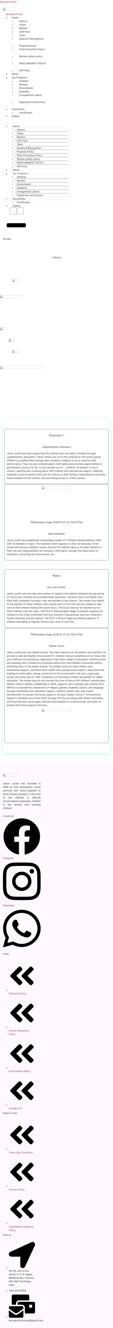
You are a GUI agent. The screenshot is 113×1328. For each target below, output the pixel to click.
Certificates (25, 112)
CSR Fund (22, 140)
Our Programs (20, 173)
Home (16, 126)
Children (21, 176)
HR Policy (24, 70)
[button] (3, 662)
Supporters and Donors (32, 102)
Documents (19, 198)
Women (21, 180)
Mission (21, 137)
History (21, 129)
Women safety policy (31, 56)
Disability (22, 187)
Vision (20, 133)
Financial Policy (25, 151)
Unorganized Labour (30, 95)
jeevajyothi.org (8, 1)
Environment (24, 184)
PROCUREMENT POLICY (32, 63)
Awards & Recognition (31, 38)
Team (20, 144)
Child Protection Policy (32, 49)
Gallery (16, 116)
